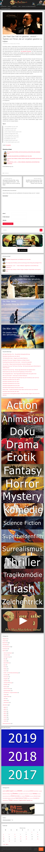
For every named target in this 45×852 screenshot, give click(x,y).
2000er (5, 717)
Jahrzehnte (14, 6)
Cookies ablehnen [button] (35, 849)
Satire (16, 798)
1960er (5, 709)
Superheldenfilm (7, 690)
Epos (5, 664)
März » (7, 844)
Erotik (5, 666)
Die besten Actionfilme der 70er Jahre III (11, 356)
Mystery (5, 686)
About (19, 6)
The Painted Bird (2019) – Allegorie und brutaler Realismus (15, 358)
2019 (28, 791)
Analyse (4, 640)
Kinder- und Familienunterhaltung (11, 672)
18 (3, 838)
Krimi (20, 796)
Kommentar (6, 195)
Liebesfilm (6, 680)
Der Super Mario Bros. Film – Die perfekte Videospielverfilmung (16, 354)
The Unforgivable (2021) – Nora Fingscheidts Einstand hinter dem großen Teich (19, 373)
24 (37, 838)
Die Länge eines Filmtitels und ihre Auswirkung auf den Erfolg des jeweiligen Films (24, 262)
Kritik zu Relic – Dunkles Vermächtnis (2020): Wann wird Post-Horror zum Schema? (20, 389)
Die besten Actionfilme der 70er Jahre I (11, 381)
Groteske (39, 793)
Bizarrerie (4, 793)
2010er (5, 719)
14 (20, 836)
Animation (6, 654)
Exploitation (27, 793)
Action (31, 791)
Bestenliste (5, 642)
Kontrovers (6, 676)
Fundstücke (6, 173)
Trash (5, 698)
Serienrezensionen (7, 723)
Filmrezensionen (6, 646)
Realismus (10, 798)
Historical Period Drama (6, 796)
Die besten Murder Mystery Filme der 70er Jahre (13, 387)
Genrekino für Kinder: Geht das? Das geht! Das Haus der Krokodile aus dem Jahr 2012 (21, 377)
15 (26, 836)
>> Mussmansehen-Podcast (5, 8)
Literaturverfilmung (8, 682)
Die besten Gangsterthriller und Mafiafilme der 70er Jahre (19, 156)
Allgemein (5, 638)
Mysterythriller (32, 796)
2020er (5, 721)
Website (4, 220)
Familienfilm (30, 793)
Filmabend (5, 644)
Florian (18, 43)
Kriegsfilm (6, 678)
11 (3, 836)
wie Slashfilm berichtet (26, 51)
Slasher (28, 798)
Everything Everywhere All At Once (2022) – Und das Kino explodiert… (17, 362)
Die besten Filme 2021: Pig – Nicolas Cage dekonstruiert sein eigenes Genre (19, 369)
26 (9, 841)
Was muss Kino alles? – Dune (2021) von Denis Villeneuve (15, 375)
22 (26, 838)
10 (37, 834)
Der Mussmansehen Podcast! (22, 247)
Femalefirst (8, 145)
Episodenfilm (6, 662)
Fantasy (5, 668)
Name (4, 213)
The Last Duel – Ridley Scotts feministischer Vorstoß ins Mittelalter (17, 364)
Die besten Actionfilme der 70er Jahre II (11, 379)
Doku (5, 658)
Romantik (13, 798)
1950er (5, 707)
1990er (5, 715)
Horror (5, 670)
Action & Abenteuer (8, 652)
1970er (5, 711)
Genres (9, 6)
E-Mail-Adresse (6, 216)
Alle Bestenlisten (4, 6)
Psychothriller (5, 798)
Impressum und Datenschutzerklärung (28, 6)
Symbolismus (5, 800)
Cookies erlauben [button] (41, 849)
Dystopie (19, 793)
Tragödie (28, 800)
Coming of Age (7, 656)
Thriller (5, 694)
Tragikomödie (6, 696)
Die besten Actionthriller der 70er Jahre (11, 383)
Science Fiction (7, 688)
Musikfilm (6, 684)
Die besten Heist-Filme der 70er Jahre (11, 391)
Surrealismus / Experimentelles (10, 692)
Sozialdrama (31, 798)
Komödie (6, 674)
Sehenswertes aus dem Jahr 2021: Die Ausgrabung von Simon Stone (17, 371)
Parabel (39, 796)
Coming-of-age (9, 793)
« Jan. (4, 844)
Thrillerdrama (15, 800)
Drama (5, 660)
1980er (5, 713)
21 (20, 838)
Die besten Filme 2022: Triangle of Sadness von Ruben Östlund (16, 360)
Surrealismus (36, 798)
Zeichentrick (6, 702)
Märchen (35, 796)
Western (5, 700)
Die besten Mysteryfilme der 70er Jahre (11, 385)
